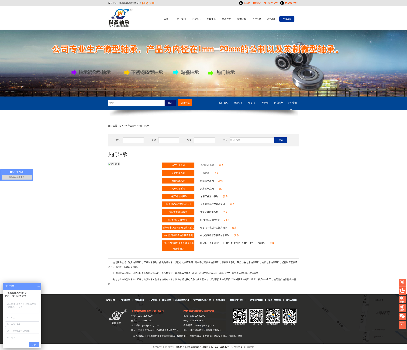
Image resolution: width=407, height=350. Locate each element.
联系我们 (271, 19)
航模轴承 (220, 300)
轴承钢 (251, 102)
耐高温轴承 (291, 300)
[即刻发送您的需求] (403, 300)
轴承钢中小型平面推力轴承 (213, 227)
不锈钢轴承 (124, 300)
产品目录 (132, 125)
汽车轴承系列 (207, 188)
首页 (166, 19)
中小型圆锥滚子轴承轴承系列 (214, 235)
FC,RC (261, 243)
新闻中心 (211, 19)
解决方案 (226, 19)
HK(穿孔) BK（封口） (211, 243)
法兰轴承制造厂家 (202, 300)
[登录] (145, 3)
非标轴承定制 (182, 300)
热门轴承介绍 (207, 165)
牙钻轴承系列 (178, 173)
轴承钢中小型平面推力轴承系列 (178, 227)
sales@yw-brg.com (204, 325)
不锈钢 (265, 102)
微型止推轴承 (236, 300)
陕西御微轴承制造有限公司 (198, 311)
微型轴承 (238, 102)
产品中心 (196, 19)
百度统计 (157, 347)
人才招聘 (256, 19)
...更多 (220, 165)
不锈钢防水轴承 (255, 300)
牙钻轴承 (204, 173)
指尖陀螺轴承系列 (209, 212)
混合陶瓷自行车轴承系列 (212, 204)
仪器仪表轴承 (275, 300)
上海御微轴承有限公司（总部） (149, 311)
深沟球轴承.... (292, 103)
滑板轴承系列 (207, 181)
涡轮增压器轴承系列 (210, 219)
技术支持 (241, 19)
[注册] (152, 3)
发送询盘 (287, 19)
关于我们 (181, 19)
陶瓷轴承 (278, 102)
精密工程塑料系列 (209, 196)
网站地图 (169, 347)
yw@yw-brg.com (150, 325)
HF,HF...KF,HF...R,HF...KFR (239, 243)
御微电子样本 (235, 336)
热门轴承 (144, 125)
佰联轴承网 (249, 347)
